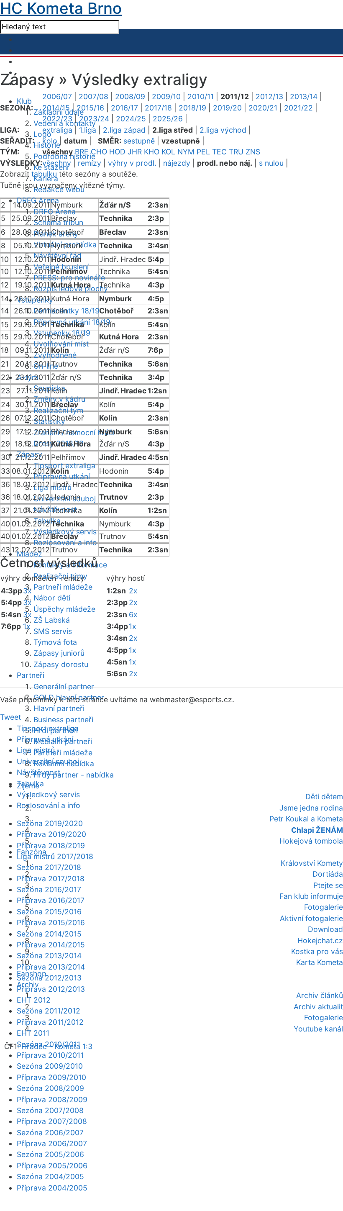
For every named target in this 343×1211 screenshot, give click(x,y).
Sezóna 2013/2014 (49, 955)
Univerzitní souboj (48, 761)
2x (133, 590)
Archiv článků (319, 995)
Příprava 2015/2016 (51, 922)
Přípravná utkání (45, 739)
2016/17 (124, 107)
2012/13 (269, 96)
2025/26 (168, 118)
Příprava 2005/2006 (52, 1165)
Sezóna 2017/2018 (49, 867)
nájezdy (176, 163)
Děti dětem (324, 796)
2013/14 (303, 96)
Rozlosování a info (65, 542)
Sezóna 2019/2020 (50, 823)
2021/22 (298, 107)
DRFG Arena (54, 211)
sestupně (139, 140)
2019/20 (227, 107)
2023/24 (94, 118)
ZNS (253, 151)
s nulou (271, 163)
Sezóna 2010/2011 (48, 1044)
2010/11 (200, 96)
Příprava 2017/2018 (50, 878)
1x (27, 626)
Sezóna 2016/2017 (49, 889)
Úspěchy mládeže (64, 609)
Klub (24, 101)
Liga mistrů (36, 750)
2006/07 (57, 96)
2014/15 (56, 107)
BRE (82, 151)
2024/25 (131, 118)
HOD (117, 151)
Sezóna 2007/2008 (50, 1110)
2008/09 (130, 96)
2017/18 (158, 107)
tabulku (44, 173)
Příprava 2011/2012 (50, 1022)
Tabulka (30, 783)
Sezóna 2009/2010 (50, 1066)
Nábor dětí (51, 597)
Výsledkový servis (48, 794)
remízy (89, 163)
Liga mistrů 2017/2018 (55, 856)
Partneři (30, 675)
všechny (56, 163)
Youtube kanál (318, 1028)
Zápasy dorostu (60, 664)
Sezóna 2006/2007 (50, 1132)
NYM (186, 151)
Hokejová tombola (311, 840)
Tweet (10, 717)
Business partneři (63, 719)
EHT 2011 (33, 1033)
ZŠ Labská (51, 620)
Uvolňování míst (61, 343)
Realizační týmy (60, 576)
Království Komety (312, 863)
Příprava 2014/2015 (51, 944)
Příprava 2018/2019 (51, 845)
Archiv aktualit (318, 1006)
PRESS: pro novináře (69, 277)
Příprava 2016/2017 (50, 900)
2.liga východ (223, 130)
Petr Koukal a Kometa (306, 818)
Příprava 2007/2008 (52, 1121)
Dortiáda (327, 874)
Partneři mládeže (62, 586)
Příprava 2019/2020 (51, 834)
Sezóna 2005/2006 (50, 1154)
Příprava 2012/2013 (51, 989)
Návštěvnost (38, 772)
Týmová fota (55, 642)
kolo (49, 140)
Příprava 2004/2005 (52, 1187)
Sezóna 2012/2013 (49, 977)
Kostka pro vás (317, 951)
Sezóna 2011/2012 (48, 1010)
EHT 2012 (34, 999)
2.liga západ (124, 130)
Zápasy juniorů (58, 653)
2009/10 (166, 96)
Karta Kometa (319, 962)
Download (325, 929)
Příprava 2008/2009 (52, 1099)
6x (133, 614)
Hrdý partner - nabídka (73, 774)
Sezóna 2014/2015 (49, 933)
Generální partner (63, 686)
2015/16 (90, 107)
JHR (135, 151)
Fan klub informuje (311, 896)
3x (27, 590)
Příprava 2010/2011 (50, 1055)
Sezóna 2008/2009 (50, 1088)
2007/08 (93, 96)
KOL (168, 151)
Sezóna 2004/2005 (50, 1176)
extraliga (57, 130)
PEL (203, 151)
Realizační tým (58, 410)
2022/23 (57, 118)
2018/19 (192, 107)
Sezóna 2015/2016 (49, 911)
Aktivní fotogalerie (311, 918)
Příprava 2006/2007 (52, 1143)
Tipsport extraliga (48, 728)
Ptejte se (328, 885)
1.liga (87, 130)
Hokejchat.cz (320, 940)
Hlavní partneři (58, 708)
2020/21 (262, 107)
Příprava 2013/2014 (51, 966)
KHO (151, 151)
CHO (99, 151)
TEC (219, 151)
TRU (236, 151)
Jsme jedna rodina (311, 807)
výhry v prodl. (132, 163)
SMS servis (52, 631)
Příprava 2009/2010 (51, 1077)
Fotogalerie (323, 907)
